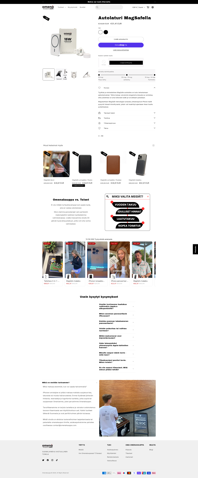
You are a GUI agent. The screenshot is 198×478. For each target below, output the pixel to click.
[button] (62, 7)
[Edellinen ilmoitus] (43, 2)
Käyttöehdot (111, 453)
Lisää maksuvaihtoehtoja (121, 50)
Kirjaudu (129, 450)
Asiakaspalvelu (112, 450)
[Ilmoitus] (155, 2)
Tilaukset (129, 453)
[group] (56, 169)
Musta (106, 32)
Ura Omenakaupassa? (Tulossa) (90, 453)
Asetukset (129, 457)
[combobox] (109, 7)
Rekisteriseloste (113, 457)
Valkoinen (100, 32)
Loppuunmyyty (126, 63)
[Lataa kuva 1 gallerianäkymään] (48, 74)
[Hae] (97, 7)
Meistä (81, 450)
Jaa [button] (102, 136)
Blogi (151, 450)
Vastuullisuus (112, 460)
